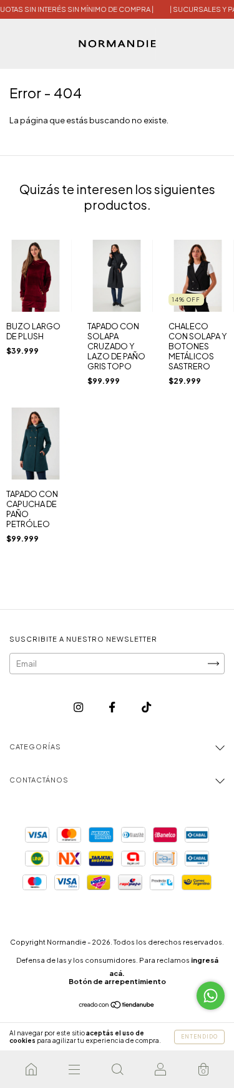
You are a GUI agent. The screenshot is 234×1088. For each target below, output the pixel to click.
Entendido (199, 1037)
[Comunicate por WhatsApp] (211, 996)
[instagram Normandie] (79, 707)
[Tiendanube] (117, 1006)
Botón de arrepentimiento (117, 981)
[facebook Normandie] (112, 707)
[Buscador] (117, 1069)
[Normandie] (30, 1069)
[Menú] (73, 1069)
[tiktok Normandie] (146, 707)
